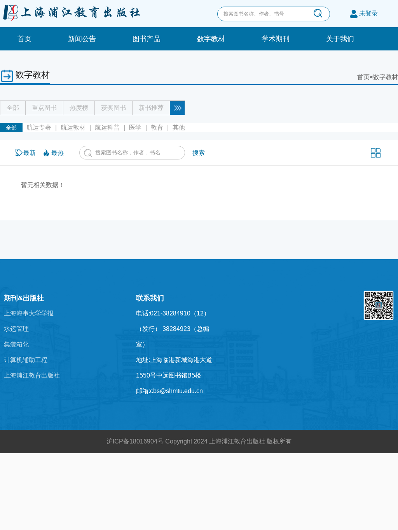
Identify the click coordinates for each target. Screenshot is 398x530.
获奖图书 (113, 107)
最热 (57, 152)
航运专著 (38, 127)
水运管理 (16, 329)
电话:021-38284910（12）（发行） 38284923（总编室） (173, 329)
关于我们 (340, 39)
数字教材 (211, 39)
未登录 (368, 13)
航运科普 (107, 127)
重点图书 (44, 107)
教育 (157, 127)
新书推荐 (151, 107)
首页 (24, 39)
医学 (135, 127)
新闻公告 (82, 39)
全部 (13, 107)
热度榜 (79, 107)
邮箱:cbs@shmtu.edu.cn (169, 391)
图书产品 (147, 39)
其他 (179, 127)
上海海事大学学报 (29, 313)
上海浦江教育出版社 (32, 375)
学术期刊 (276, 39)
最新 (29, 152)
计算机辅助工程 (25, 360)
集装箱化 (16, 344)
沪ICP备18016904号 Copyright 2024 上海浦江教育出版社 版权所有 (199, 441)
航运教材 (73, 127)
